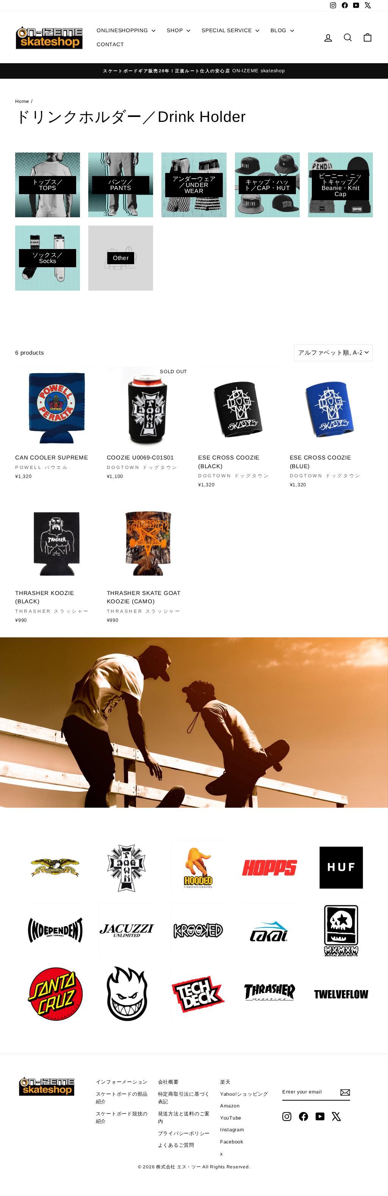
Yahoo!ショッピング (244, 1094)
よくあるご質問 (176, 1145)
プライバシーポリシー (184, 1133)
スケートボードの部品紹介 (122, 1097)
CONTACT (110, 44)
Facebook (231, 1142)
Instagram (232, 1129)
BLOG (279, 30)
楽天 (225, 1082)
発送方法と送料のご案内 (184, 1117)
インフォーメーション (122, 1082)
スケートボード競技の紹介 (122, 1117)
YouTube (230, 1118)
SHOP (176, 30)
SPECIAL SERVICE (227, 30)
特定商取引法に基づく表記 (184, 1097)
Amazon (230, 1106)
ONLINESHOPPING (123, 30)
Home (23, 101)
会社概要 (168, 1082)
